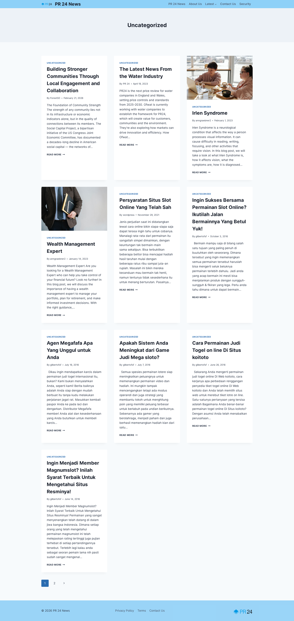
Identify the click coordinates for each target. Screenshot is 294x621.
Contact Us (228, 4)
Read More (56, 154)
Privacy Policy (124, 610)
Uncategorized (56, 63)
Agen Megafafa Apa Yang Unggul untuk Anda (70, 350)
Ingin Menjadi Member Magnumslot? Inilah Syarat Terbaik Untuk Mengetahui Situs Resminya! (73, 477)
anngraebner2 (203, 120)
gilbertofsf (201, 236)
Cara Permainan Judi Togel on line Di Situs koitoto (216, 350)
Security (245, 4)
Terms (141, 610)
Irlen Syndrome (209, 113)
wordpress (128, 215)
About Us (195, 4)
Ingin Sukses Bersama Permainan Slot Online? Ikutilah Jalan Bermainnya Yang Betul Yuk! (219, 214)
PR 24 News (176, 4)
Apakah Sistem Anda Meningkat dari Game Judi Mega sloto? (144, 350)
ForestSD (55, 98)
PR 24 (126, 83)
